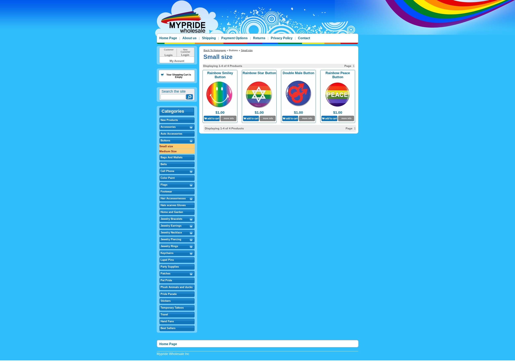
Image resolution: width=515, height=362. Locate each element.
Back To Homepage (215, 50)
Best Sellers (168, 328)
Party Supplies (170, 266)
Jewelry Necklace (171, 232)
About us (189, 38)
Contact (304, 38)
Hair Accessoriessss (173, 198)
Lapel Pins (167, 259)
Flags (164, 184)
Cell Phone (167, 171)
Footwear (166, 191)
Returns (259, 38)
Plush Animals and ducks (177, 287)
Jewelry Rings (169, 246)
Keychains (167, 253)
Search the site (174, 91)
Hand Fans (167, 321)
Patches (165, 273)
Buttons (165, 140)
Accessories (168, 126)
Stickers (166, 300)
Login (169, 55)
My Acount (177, 60)
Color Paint (168, 177)
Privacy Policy (282, 38)
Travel (164, 314)
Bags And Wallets (171, 157)
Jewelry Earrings (171, 225)
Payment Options (234, 38)
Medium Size (168, 151)
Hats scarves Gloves (173, 205)
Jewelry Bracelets (171, 218)
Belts (164, 164)
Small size (166, 146)
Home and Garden (172, 212)
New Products (169, 120)
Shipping (209, 38)
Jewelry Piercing (171, 239)
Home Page (168, 38)
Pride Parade (169, 294)
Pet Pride (166, 280)
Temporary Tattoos (172, 307)
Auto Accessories (171, 133)
